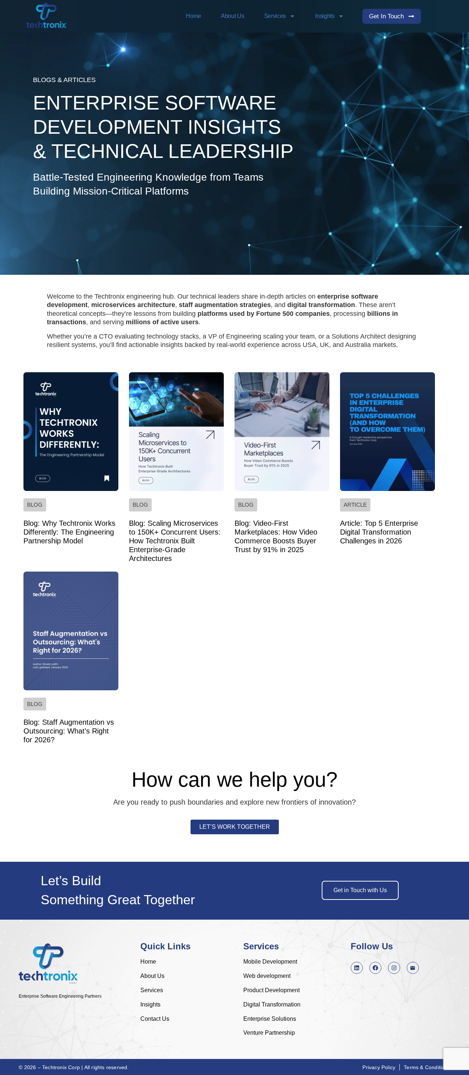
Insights (325, 16)
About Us (232, 16)
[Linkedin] (357, 968)
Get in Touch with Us (360, 890)
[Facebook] (375, 968)
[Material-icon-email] (413, 968)
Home (193, 16)
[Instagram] (394, 968)
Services (275, 16)
